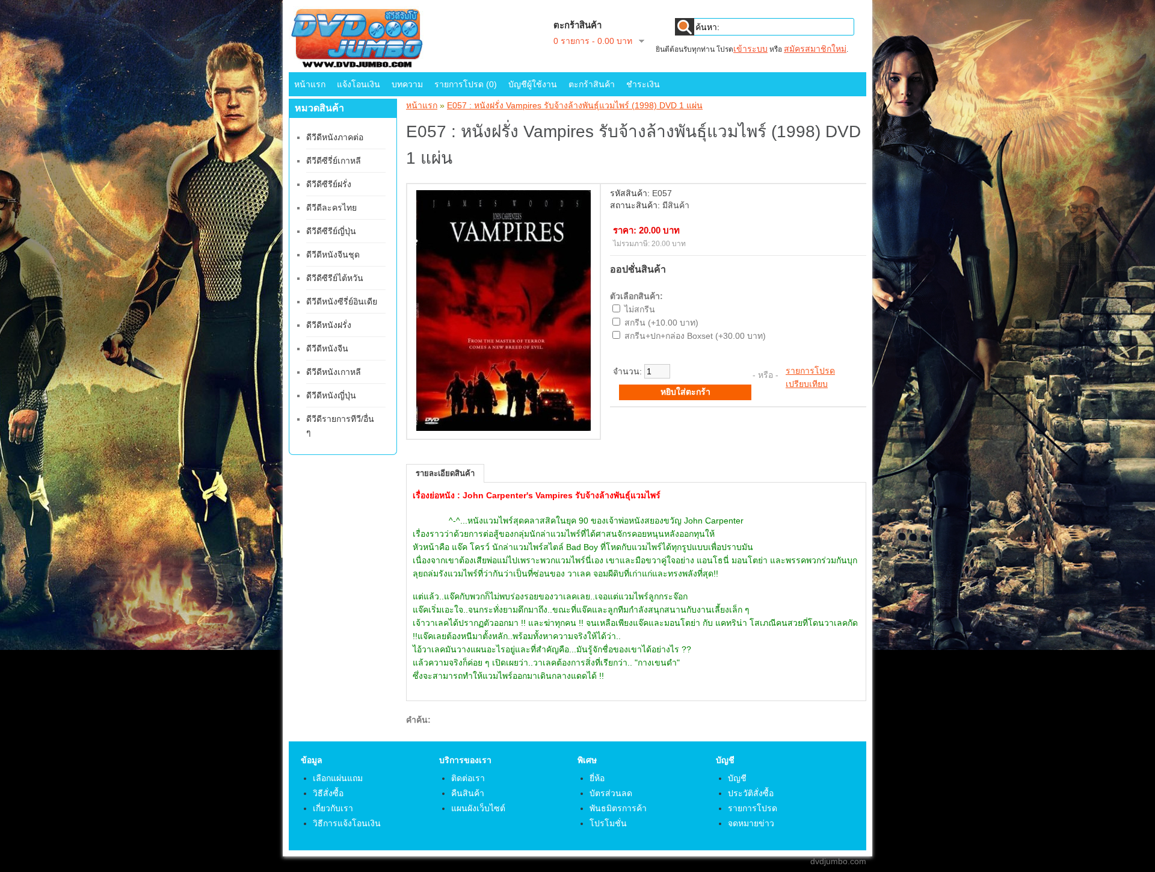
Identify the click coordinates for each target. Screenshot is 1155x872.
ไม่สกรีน (639, 309)
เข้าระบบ (750, 49)
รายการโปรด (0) (465, 84)
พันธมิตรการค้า (618, 808)
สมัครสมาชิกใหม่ (815, 49)
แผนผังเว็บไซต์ (478, 808)
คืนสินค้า (467, 793)
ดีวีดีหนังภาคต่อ (334, 137)
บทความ (407, 84)
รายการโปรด (810, 371)
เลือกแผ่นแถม (338, 778)
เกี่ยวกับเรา (333, 808)
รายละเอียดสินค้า (445, 473)
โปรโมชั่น (608, 823)
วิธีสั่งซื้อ (328, 793)
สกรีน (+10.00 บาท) (661, 322)
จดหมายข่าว (751, 823)
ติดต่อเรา (468, 778)
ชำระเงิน (643, 84)
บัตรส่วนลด (611, 793)
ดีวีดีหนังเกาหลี (333, 372)
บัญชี (737, 778)
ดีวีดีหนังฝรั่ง (328, 325)
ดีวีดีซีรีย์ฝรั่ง (328, 184)
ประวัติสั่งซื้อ (751, 793)
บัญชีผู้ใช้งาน (532, 84)
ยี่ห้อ (597, 778)
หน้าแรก (309, 84)
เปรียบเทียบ (807, 384)
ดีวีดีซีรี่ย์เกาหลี (333, 160)
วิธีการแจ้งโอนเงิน (347, 823)
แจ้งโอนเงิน (358, 84)
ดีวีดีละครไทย (331, 207)
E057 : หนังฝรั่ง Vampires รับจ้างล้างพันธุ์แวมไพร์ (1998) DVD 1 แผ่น (575, 105)
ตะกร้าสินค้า (591, 84)
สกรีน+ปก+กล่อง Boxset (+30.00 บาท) (695, 336)
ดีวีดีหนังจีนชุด (333, 254)
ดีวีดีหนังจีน (327, 348)
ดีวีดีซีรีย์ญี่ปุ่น (331, 231)
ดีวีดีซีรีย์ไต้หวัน (334, 278)
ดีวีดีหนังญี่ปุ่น (331, 395)
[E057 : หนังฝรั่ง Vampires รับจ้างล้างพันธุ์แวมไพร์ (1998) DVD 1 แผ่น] (503, 428)
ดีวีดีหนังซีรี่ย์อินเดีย (341, 301)
